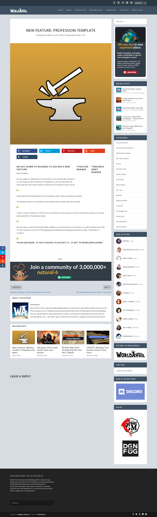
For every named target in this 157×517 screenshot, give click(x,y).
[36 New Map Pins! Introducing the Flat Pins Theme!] (73, 337)
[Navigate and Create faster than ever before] (48, 337)
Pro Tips (133, 102)
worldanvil (49, 35)
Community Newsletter (138, 93)
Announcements (122, 143)
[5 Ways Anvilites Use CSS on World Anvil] (118, 100)
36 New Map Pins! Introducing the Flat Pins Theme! (72, 350)
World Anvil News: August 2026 (132, 90)
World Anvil (137, 10)
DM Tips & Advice (122, 158)
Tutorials (124, 10)
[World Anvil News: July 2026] (118, 109)
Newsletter (80, 10)
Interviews (120, 179)
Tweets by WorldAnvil (124, 371)
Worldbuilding (96, 10)
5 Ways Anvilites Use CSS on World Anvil (133, 99)
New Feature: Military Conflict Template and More (23, 350)
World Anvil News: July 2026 (133, 108)
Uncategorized (121, 211)
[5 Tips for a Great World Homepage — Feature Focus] (118, 118)
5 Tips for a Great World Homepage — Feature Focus (133, 118)
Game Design (121, 174)
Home (60, 10)
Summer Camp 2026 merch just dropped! (133, 127)
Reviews (119, 195)
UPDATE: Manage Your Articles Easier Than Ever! (98, 350)
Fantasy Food (121, 169)
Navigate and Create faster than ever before (47, 350)
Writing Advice (121, 227)
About (69, 10)
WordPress (41, 514)
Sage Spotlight (121, 200)
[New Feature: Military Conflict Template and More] (23, 337)
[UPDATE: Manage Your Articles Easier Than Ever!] (98, 337)
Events (133, 130)
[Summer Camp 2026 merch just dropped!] (118, 127)
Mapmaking (111, 10)
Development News (73, 35)
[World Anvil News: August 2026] (118, 90)
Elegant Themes (23, 514)
